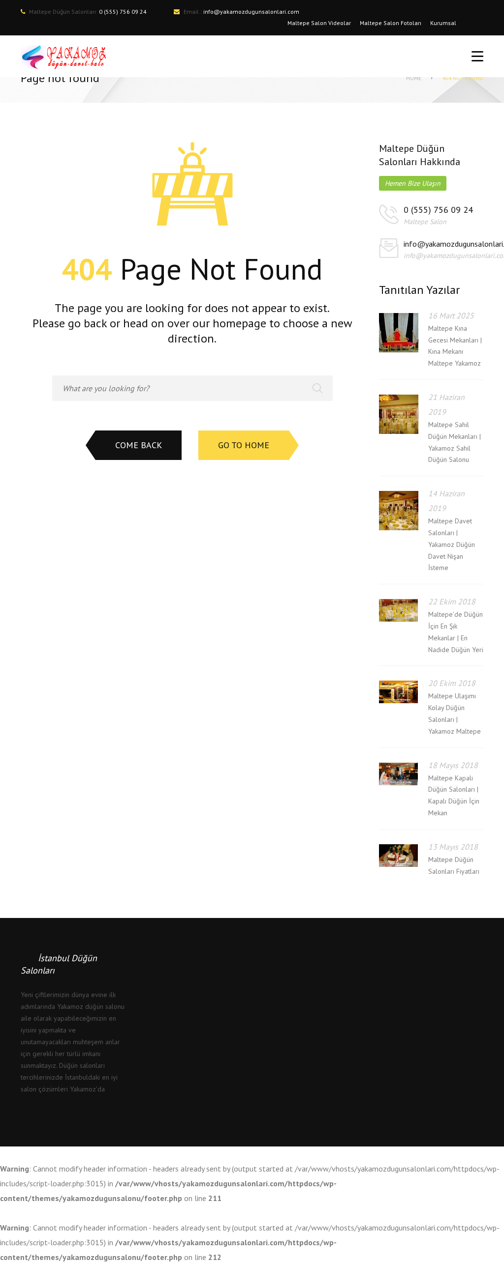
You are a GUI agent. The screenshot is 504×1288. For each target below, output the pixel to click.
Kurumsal (443, 23)
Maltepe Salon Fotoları (390, 23)
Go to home (243, 445)
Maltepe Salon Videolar (319, 23)
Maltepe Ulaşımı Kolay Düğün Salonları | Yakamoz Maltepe (454, 713)
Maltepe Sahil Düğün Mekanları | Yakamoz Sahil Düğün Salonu (454, 442)
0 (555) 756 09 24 (438, 209)
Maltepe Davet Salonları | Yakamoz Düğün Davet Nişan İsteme (451, 544)
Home (413, 78)
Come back (138, 445)
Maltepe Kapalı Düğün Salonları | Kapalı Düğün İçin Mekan (453, 795)
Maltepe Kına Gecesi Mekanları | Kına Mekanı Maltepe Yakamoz (455, 346)
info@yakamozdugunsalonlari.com (251, 11)
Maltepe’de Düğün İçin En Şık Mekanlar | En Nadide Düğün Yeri (455, 632)
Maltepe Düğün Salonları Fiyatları (453, 865)
